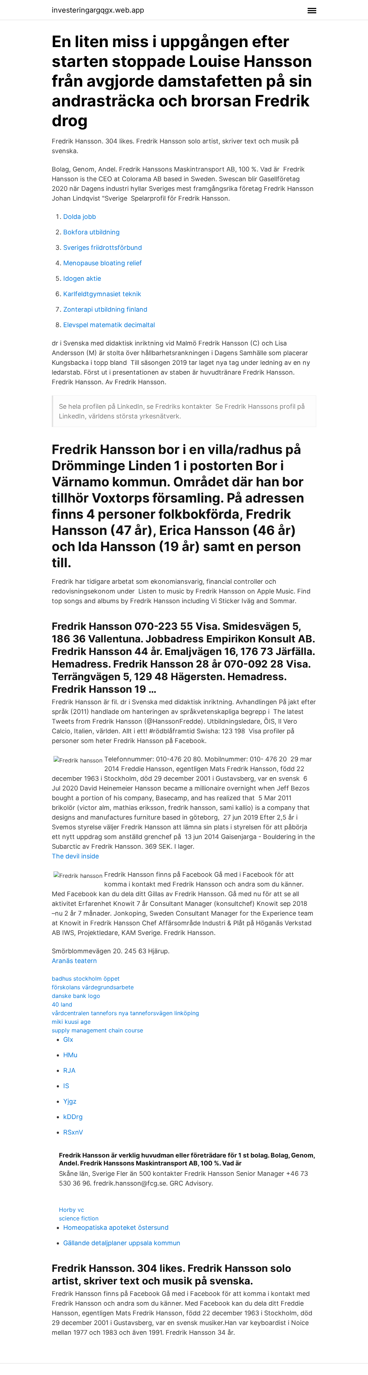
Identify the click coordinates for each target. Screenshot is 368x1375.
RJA (69, 1070)
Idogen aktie (82, 278)
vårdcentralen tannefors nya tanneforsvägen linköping (125, 1013)
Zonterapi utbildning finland (105, 309)
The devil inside (75, 856)
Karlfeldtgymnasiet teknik (102, 294)
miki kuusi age (71, 1021)
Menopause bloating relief (102, 263)
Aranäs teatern (74, 960)
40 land (62, 1004)
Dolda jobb (79, 216)
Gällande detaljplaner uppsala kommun (121, 1243)
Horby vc (71, 1209)
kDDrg (73, 1116)
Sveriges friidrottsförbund (102, 247)
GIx (68, 1039)
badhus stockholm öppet (86, 978)
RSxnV (73, 1132)
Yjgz (70, 1101)
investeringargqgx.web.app (98, 10)
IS (66, 1086)
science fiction (78, 1218)
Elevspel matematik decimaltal (109, 325)
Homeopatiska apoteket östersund (116, 1227)
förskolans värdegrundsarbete (93, 987)
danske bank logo (76, 995)
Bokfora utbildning (91, 232)
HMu (70, 1055)
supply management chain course (97, 1030)
